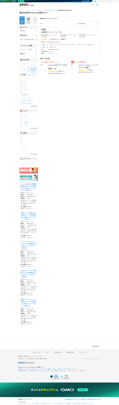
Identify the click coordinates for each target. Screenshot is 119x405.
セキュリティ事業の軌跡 (80, 370)
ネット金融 (74, 403)
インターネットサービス (22, 403)
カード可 (51, 44)
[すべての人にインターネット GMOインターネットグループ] (107, 1)
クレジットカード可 (28, 97)
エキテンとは (36, 352)
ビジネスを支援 (42, 403)
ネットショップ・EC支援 (33, 403)
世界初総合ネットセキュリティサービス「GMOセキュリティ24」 (30, 369)
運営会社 (25, 356)
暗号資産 (79, 403)
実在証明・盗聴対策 (22, 370)
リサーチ (63, 403)
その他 (92, 403)
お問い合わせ (57, 352)
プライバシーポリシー (35, 356)
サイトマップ (82, 352)
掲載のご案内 (70, 352)
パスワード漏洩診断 (47, 369)
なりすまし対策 (71, 370)
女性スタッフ (81, 44)
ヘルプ (47, 352)
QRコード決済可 (60, 44)
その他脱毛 (26, 122)
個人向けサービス (85, 403)
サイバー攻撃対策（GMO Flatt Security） (59, 370)
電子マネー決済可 (71, 44)
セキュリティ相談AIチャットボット (69, 368)
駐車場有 (43, 44)
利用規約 (20, 356)
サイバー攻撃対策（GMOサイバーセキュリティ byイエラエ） (38, 370)
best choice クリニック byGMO (25, 358)
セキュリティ (49, 403)
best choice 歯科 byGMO (40, 358)
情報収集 (68, 403)
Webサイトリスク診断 (57, 369)
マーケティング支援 (57, 403)
